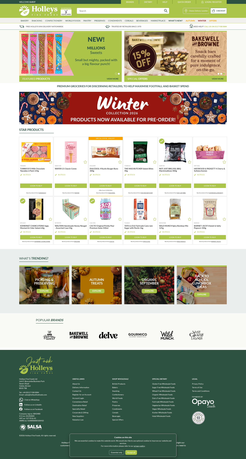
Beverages (116, 416)
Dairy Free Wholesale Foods (163, 398)
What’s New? (175, 20)
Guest (32, 2)
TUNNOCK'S (42, 193)
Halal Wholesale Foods (161, 416)
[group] (70, 54)
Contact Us (76, 391)
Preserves (116, 405)
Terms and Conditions (200, 391)
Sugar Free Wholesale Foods (163, 387)
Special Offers (117, 420)
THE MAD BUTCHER (147, 193)
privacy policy (139, 446)
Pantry (115, 402)
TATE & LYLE (146, 241)
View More (113, 78)
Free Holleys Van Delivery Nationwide (44, 26)
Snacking (115, 391)
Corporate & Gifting (80, 412)
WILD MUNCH (181, 241)
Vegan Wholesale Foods (161, 409)
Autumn (190, 20)
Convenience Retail (80, 402)
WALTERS (77, 241)
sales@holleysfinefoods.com (36, 395)
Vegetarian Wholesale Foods (163, 405)
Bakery (115, 387)
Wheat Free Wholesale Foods (163, 391)
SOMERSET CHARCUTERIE (42, 241)
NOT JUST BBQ (181, 193)
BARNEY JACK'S (216, 241)
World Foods (117, 398)
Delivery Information (80, 387)
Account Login (78, 398)
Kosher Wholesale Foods (162, 412)
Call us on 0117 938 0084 (215, 26)
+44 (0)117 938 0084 (30, 392)
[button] (116, 74)
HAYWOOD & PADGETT (216, 193)
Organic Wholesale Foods (162, 394)
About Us (76, 384)
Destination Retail (79, 405)
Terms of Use (197, 387)
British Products (118, 384)
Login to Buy (36, 186)
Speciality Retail (78, 409)
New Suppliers (78, 416)
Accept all (131, 452)
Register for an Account (81, 394)
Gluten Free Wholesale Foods (164, 384)
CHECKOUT (220, 11)
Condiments (117, 409)
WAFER (77, 193)
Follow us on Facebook (33, 409)
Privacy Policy (197, 384)
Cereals (115, 412)
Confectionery (118, 394)
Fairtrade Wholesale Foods (163, 402)
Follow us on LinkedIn (33, 405)
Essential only (116, 452)
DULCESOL (112, 193)
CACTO (112, 241)
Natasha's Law (78, 420)
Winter (202, 20)
